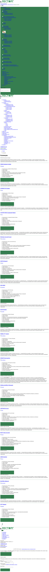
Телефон (2, 561)
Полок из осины (8, 113)
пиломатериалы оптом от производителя (28, 549)
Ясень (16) (5, 52)
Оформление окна (7, 83)
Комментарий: (2, 563)
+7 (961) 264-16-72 (3, 544)
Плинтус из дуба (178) (8, 18)
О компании (4, 7)
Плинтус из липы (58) (7, 20)
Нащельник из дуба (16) (8, 40)
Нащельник (6, 82)
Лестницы (5, 84)
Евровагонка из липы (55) (8, 13)
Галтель (3, 49)
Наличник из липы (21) (8, 35)
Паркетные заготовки (6, 55)
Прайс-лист (4, 71)
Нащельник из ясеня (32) (8, 42)
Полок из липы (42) (7, 28)
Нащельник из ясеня (9, 120)
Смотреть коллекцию (7, 179)
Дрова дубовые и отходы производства (10, 65)
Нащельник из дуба (9, 118)
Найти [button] (5, 93)
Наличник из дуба (9, 115)
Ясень (7, 125)
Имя (1, 560)
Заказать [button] (5, 569)
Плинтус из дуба (9, 107)
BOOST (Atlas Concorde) (5, 432)
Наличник (4, 33)
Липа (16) (5, 51)
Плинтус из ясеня (9, 108)
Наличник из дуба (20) (8, 34)
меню (2, 530)
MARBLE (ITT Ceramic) (4, 333)
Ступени (4, 23)
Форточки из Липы (6, 59)
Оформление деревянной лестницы (10, 77)
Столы (3, 69)
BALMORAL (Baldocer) (4, 481)
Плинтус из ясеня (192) (8, 19)
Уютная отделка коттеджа (8, 76)
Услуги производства (5, 74)
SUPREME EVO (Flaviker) (5, 188)
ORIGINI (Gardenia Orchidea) (5, 164)
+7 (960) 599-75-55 (3, 543)
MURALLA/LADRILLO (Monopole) (6, 385)
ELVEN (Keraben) (3, 309)
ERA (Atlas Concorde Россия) (5, 237)
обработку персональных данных (11, 564)
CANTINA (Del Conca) (4, 408)
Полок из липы (8, 112)
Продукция (4, 10)
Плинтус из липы (9, 109)
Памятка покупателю (7, 9)
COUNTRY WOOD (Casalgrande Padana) (8, 212)
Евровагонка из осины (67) (8, 14)
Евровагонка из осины (9, 105)
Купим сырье (4, 73)
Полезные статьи (7, 8)
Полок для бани (5, 27)
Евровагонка (4, 12)
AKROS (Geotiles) (3, 456)
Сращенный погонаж (6, 46)
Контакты (4, 144)
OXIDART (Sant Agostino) (5, 358)
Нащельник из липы (9, 119)
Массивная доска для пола (8, 81)
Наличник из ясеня (9, 116)
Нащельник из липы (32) (8, 41)
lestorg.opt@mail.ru (3, 546)
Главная (3, 150)
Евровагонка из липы (9, 104)
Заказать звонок (16, 4)
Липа (7, 124)
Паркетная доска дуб (7, 78)
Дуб (6, 123)
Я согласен (6, 553)
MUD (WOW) (2, 285)
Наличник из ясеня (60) (8, 36)
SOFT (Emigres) (3, 504)
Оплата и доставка (5, 72)
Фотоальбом (4, 75)
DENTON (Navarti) (3, 261)
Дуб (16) (5, 50)
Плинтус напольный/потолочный (9, 17)
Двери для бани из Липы (7, 62)
